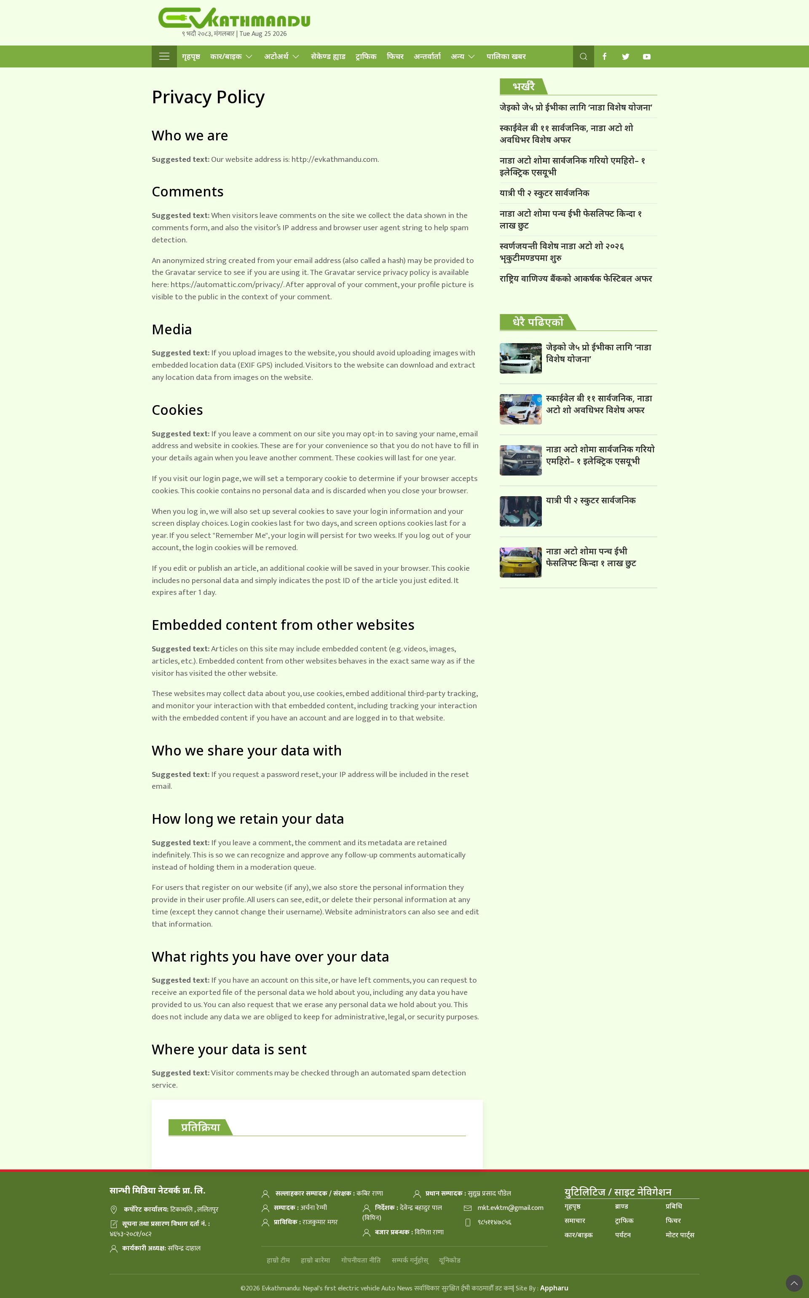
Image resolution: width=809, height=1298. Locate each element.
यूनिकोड (450, 1260)
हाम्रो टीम (278, 1260)
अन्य (457, 56)
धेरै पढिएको (538, 321)
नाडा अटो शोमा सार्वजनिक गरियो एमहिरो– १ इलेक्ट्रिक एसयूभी (573, 166)
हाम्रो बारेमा (315, 1260)
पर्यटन (623, 1234)
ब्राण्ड (621, 1206)
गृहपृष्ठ (191, 56)
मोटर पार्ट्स (680, 1234)
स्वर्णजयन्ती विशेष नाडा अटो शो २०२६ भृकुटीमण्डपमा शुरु (562, 251)
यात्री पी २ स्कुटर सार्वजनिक (544, 193)
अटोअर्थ (276, 56)
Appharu (554, 1288)
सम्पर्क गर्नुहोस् (410, 1260)
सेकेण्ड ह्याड (328, 56)
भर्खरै (523, 86)
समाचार (575, 1220)
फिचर (395, 56)
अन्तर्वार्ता (427, 56)
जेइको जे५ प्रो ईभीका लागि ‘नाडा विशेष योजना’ (576, 107)
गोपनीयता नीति (361, 1260)
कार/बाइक (226, 56)
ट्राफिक (366, 56)
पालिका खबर (506, 56)
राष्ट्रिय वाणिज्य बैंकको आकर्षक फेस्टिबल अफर (576, 278)
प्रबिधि (674, 1206)
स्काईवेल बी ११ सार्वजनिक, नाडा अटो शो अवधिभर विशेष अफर (566, 133)
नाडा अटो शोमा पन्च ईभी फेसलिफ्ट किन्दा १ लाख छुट (571, 219)
